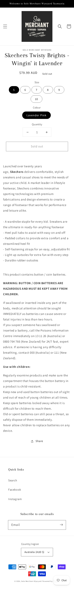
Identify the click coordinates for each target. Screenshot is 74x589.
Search (12, 480)
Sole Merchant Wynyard (31, 581)
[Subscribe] (61, 524)
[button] (5, 26)
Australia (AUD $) (34, 552)
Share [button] (39, 441)
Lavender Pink (36, 115)
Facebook (14, 489)
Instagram (15, 499)
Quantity (37, 124)
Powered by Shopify (51, 581)
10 (36, 99)
